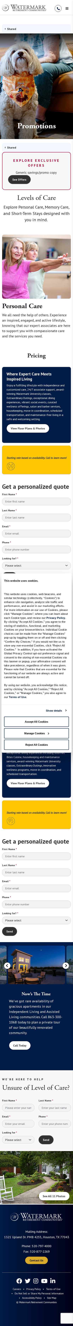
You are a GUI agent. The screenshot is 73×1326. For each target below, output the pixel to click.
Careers (17, 1289)
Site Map (51, 1297)
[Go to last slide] (7, 965)
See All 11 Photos (54, 1196)
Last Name (9, 510)
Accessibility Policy (32, 1297)
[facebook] (19, 1281)
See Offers (19, 179)
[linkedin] (52, 1281)
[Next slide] (65, 965)
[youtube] (44, 1281)
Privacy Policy (33, 1289)
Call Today (19, 1045)
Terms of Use (53, 1289)
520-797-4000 (41, 1246)
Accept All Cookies (36, 721)
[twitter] (27, 1281)
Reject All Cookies (36, 744)
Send (9, 931)
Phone (6, 542)
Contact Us (36, 1260)
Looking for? (10, 558)
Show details (54, 710)
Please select (13, 565)
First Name (9, 494)
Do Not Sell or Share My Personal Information (39, 1293)
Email (6, 526)
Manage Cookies (34, 733)
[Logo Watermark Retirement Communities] (24, 8)
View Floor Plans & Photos (28, 428)
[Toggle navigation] (67, 8)
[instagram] (35, 1281)
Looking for (9, 1132)
